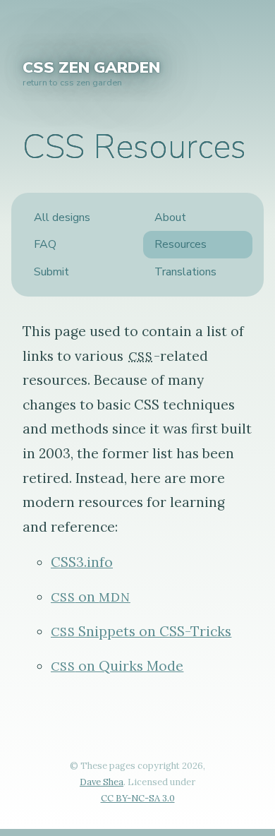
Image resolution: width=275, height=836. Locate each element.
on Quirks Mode (117, 665)
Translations (185, 272)
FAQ (45, 244)
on (90, 596)
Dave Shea (101, 782)
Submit (51, 272)
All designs (62, 217)
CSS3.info (82, 562)
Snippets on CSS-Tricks (141, 631)
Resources (180, 244)
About (170, 217)
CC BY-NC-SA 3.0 (138, 798)
